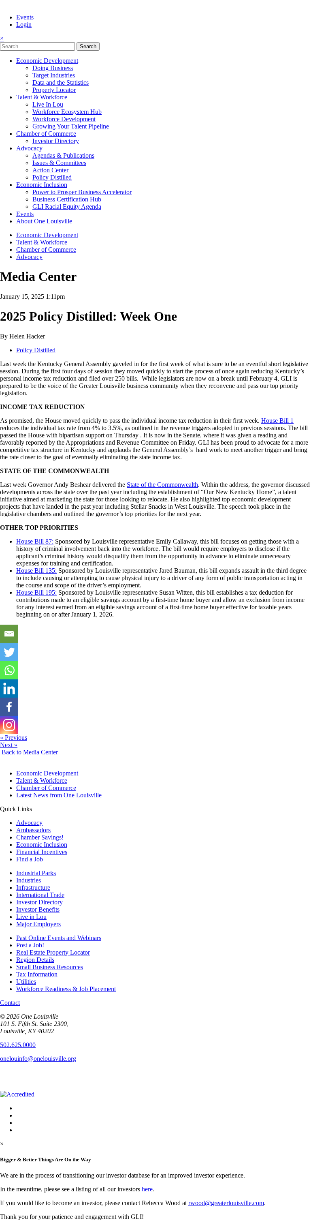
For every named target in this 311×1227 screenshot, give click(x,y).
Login (24, 24)
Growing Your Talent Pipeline (70, 126)
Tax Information (37, 974)
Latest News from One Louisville (59, 795)
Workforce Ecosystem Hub (67, 111)
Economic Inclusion (41, 184)
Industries (28, 880)
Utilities (26, 981)
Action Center (50, 170)
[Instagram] (9, 725)
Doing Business (52, 67)
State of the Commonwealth (162, 484)
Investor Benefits (38, 909)
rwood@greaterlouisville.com (226, 1202)
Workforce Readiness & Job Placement (66, 988)
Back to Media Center (29, 752)
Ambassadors (33, 830)
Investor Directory (55, 140)
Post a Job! (30, 945)
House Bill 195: (36, 592)
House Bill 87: (34, 541)
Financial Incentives (41, 851)
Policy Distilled (52, 177)
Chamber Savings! (40, 837)
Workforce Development (64, 119)
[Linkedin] (9, 688)
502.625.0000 (18, 1044)
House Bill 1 (277, 420)
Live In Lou (47, 104)
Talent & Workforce (41, 97)
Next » (8, 744)
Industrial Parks (36, 872)
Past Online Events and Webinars (58, 937)
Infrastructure (33, 887)
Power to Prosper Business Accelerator (82, 191)
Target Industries (53, 75)
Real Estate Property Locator (53, 952)
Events (25, 17)
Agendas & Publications (63, 155)
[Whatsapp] (9, 670)
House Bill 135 (36, 570)
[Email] (9, 634)
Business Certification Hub (66, 199)
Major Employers (38, 924)
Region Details (35, 959)
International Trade (40, 894)
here (147, 1189)
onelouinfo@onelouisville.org (38, 1058)
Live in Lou (31, 916)
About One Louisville (44, 221)
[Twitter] (9, 652)
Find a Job (29, 859)
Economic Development (47, 60)
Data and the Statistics (60, 82)
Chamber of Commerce (46, 133)
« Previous (13, 737)
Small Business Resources (49, 967)
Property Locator (54, 89)
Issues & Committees (59, 162)
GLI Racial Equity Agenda (66, 206)
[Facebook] (9, 707)
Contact (10, 1002)
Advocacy (29, 148)
